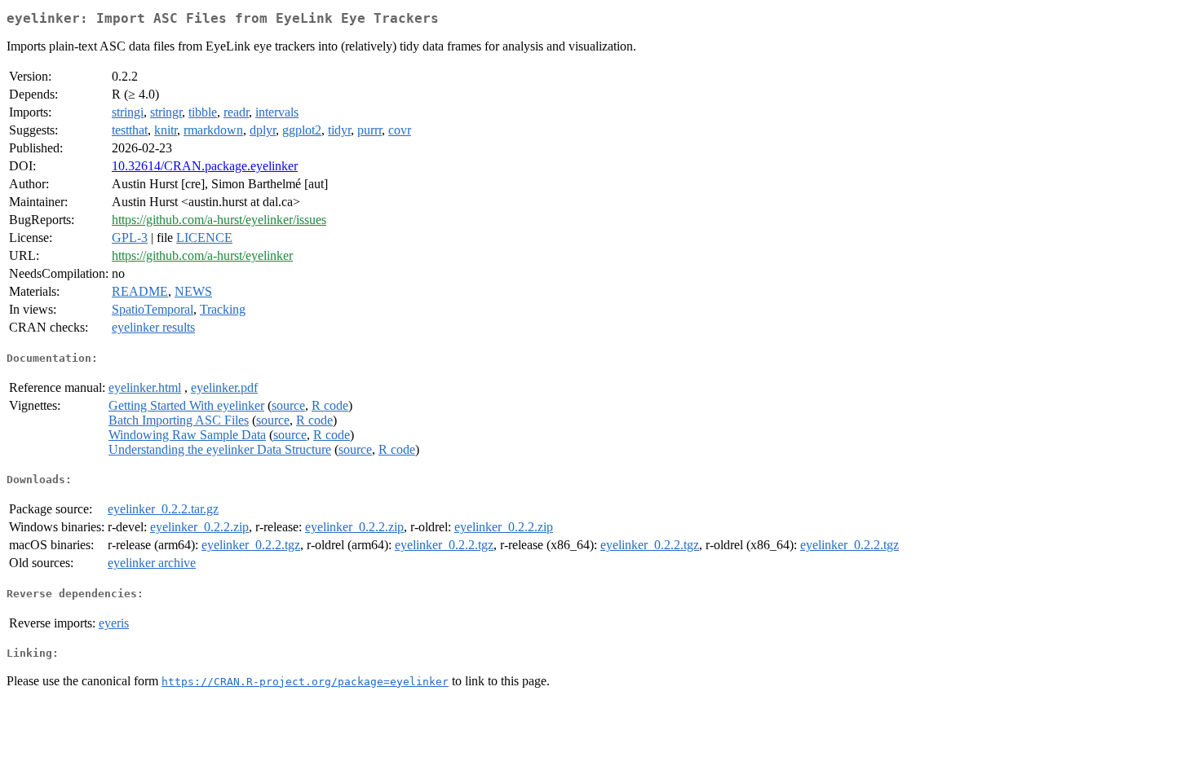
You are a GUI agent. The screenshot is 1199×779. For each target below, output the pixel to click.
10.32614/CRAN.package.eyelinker (205, 166)
